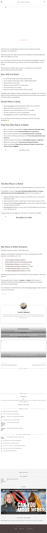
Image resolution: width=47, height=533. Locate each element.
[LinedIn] (27, 320)
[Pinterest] (23, 320)
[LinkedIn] (28, 389)
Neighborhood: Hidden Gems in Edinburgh (10, 411)
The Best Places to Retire (11, 264)
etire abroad (7, 207)
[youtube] (23, 530)
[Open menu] (1, 1)
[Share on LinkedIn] (26, 298)
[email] (27, 530)
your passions (10, 106)
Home (15, 528)
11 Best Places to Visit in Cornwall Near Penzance (11, 419)
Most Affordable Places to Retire (16, 270)
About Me (21, 528)
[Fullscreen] (44, 513)
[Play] (2, 513)
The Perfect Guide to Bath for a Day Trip (9, 450)
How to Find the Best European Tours (13, 422)
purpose (9, 114)
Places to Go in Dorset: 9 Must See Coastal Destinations (12, 448)
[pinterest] (21, 530)
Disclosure (30, 528)
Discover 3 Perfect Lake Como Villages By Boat (11, 413)
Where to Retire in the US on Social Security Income (18, 262)
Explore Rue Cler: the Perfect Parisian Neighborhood (15, 416)
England (16, 146)
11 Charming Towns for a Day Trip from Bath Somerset (12, 440)
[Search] (45, 2)
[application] (23, 501)
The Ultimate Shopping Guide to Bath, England (15, 428)
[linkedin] (25, 530)
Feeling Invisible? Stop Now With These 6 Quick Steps (23, 335)
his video (4, 93)
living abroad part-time (20, 203)
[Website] (19, 320)
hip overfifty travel (23, 2)
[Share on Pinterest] (23, 298)
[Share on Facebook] (18, 298)
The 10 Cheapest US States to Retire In (15, 259)
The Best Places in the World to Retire (15, 266)
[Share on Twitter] (21, 298)
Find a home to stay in (31, 287)
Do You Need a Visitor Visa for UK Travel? (39, 365)
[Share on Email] (29, 298)
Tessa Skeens (24, 312)
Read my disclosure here (5, 520)
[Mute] (42, 513)
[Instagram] (21, 320)
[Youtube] (25, 320)
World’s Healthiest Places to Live (16, 268)
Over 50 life (23, 40)
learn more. (41, 520)
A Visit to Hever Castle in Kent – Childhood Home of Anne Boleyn (14, 445)
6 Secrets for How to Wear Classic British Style (9, 365)
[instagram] (19, 530)
